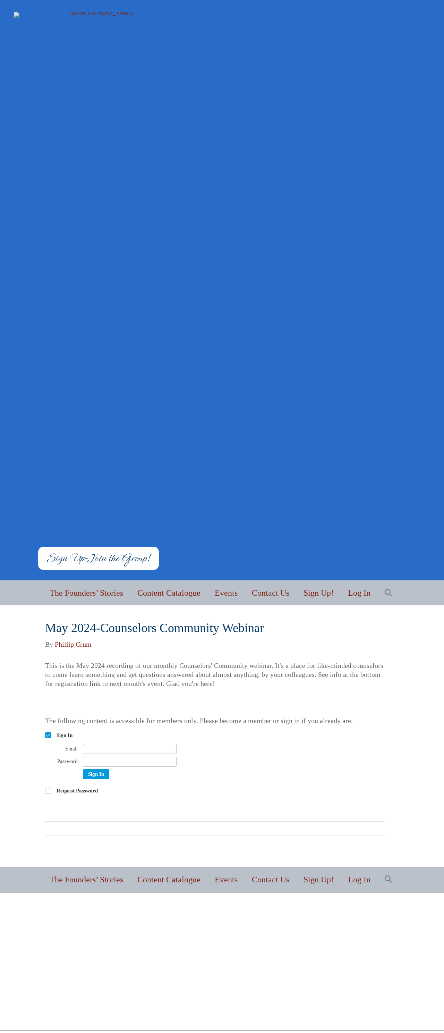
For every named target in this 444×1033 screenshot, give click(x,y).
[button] (390, 593)
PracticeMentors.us (364, 1011)
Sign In (96, 774)
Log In (359, 592)
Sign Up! (319, 592)
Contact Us (270, 592)
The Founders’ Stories (86, 592)
